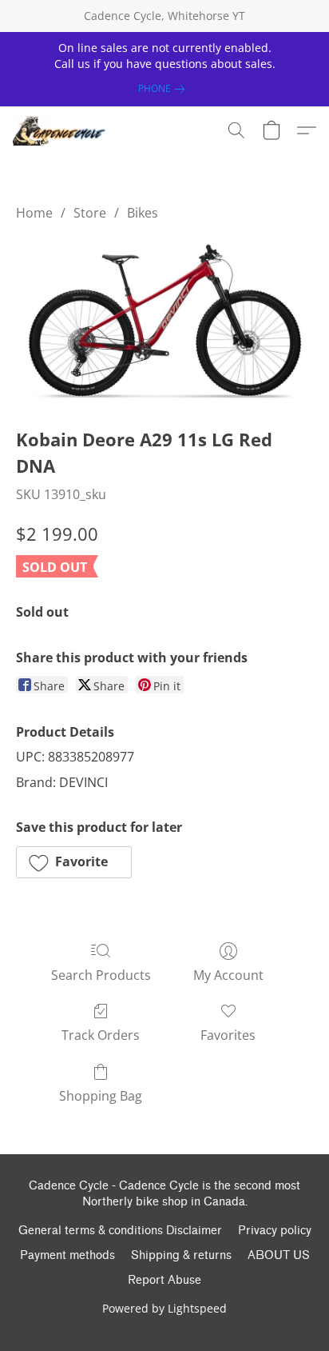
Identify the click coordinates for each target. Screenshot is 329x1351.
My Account (228, 975)
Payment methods (67, 1255)
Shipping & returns (181, 1255)
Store (89, 213)
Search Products (101, 975)
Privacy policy (274, 1230)
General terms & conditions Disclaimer (120, 1230)
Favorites (228, 1035)
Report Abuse (164, 1280)
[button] (62, 130)
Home (34, 213)
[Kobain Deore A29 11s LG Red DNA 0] (164, 320)
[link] (164, 89)
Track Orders (100, 1035)
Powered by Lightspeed (164, 1308)
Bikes (142, 213)
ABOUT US (279, 1255)
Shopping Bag (100, 1096)
